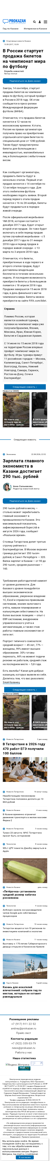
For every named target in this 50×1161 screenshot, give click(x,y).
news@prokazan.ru (23, 1048)
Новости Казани (13, 810)
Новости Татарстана (15, 739)
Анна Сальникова (22, 486)
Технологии (11, 844)
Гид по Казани (12, 983)
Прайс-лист (23, 1033)
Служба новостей (14, 71)
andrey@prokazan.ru (23, 1028)
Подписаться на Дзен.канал (25, 81)
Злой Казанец (11, 682)
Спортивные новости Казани (18, 41)
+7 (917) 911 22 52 (23, 1024)
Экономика (11, 454)
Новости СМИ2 (11, 391)
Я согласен (25, 1157)
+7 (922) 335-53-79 (23, 1043)
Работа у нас (23, 1052)
